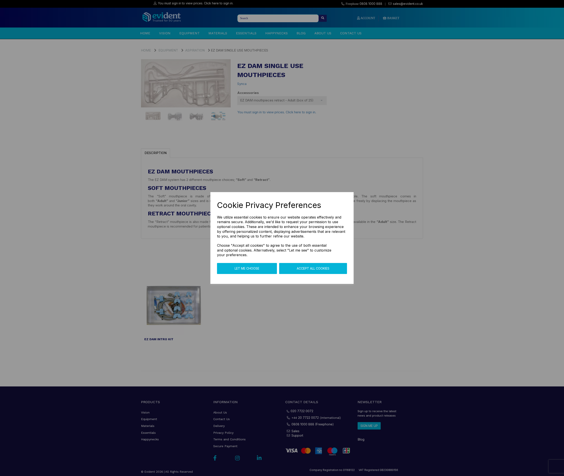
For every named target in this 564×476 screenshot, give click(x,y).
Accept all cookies (313, 268)
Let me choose (247, 268)
